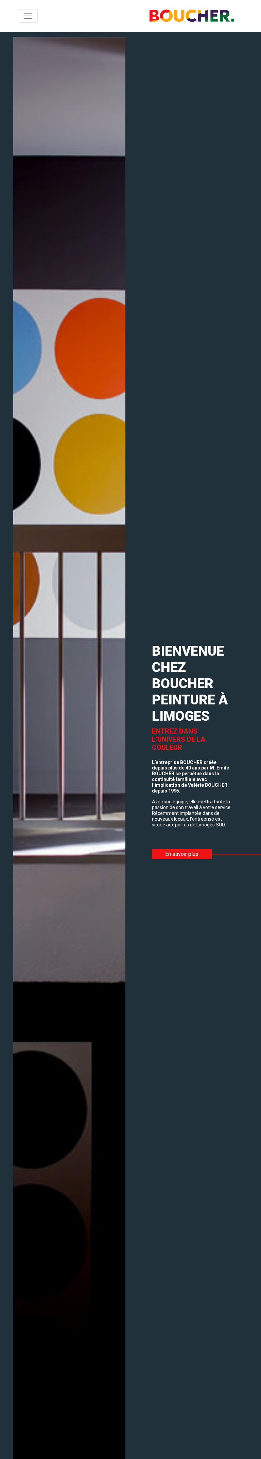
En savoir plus (181, 854)
